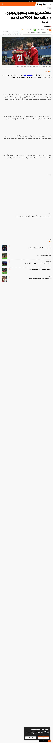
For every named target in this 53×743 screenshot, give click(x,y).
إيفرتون (27, 216)
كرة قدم (49, 8)
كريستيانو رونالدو (19, 216)
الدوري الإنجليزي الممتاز (45, 216)
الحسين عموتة (48, 253)
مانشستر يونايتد (28, 75)
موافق (43, 737)
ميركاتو (50, 246)
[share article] (50, 30)
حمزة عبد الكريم (48, 261)
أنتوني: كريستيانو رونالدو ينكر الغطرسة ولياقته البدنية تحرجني (10, 32)
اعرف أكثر (31, 737)
